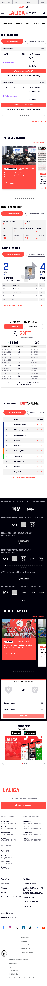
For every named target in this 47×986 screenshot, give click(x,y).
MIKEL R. (15, 296)
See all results (38, 122)
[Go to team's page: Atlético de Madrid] (11, 435)
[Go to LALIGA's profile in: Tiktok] (30, 928)
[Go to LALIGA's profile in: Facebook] (3, 928)
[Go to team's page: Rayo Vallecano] (11, 472)
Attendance (14, 326)
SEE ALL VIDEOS (37, 616)
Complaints (25, 937)
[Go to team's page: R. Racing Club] (11, 451)
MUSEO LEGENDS (32, 23)
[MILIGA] (43, 13)
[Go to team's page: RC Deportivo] (11, 461)
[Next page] (44, 763)
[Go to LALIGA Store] (23, 6)
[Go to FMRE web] (10, 953)
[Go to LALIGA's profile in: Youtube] (43, 928)
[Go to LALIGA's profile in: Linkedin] (23, 928)
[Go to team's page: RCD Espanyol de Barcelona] (11, 430)
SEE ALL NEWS (38, 143)
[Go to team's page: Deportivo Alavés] (11, 424)
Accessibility (13, 963)
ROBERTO (15, 289)
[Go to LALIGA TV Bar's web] (23, 579)
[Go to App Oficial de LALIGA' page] (23, 748)
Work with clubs (27, 952)
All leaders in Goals (12, 305)
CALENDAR (7, 23)
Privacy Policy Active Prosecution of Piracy (24, 977)
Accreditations (26, 945)
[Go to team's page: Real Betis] (11, 445)
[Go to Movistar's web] (14, 525)
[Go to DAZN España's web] (32, 525)
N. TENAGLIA (16, 292)
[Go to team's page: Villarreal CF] (11, 456)
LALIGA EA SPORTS (12, 41)
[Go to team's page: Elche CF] (11, 466)
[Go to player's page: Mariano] (30, 271)
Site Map (24, 941)
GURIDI (14, 299)
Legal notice (13, 967)
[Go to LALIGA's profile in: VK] (37, 928)
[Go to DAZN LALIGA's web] (16, 509)
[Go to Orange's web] (23, 525)
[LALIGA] (17, 13)
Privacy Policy (13, 970)
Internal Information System (18, 959)
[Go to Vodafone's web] (23, 592)
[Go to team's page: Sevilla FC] (11, 440)
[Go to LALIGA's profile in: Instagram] (10, 928)
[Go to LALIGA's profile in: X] (17, 928)
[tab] (12, 41)
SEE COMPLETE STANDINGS (22, 477)
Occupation (33, 326)
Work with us (25, 948)
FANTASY (18, 23)
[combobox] (23, 703)
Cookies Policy (14, 974)
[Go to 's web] (30, 403)
